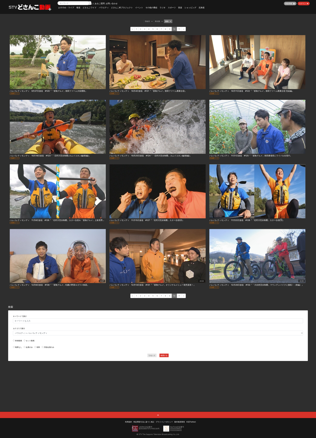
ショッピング (190, 7)
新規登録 (288, 3)
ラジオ (163, 7)
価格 (166, 21)
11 (179, 29)
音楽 (180, 7)
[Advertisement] (158, 380)
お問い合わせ (112, 3)
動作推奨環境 (179, 422)
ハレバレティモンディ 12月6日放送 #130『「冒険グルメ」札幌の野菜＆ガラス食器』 (49, 285)
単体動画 (18, 341)
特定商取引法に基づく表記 (143, 422)
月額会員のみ (49, 347)
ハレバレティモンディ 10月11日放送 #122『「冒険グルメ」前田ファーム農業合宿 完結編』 (251, 91)
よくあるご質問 (98, 3)
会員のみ (29, 347)
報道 (78, 7)
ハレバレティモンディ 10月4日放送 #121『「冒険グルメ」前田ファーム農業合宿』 (148, 91)
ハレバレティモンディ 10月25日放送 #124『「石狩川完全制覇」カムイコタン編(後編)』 (150, 155)
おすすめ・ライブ (66, 7)
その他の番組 (151, 7)
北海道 (202, 7)
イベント (139, 7)
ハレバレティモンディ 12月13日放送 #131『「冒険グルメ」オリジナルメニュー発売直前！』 (152, 285)
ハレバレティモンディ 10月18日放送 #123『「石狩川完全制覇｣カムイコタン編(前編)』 (50, 155)
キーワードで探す (20, 316)
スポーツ (172, 7)
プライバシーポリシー (164, 422)
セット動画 (30, 341)
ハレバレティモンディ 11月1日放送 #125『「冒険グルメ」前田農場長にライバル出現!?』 (250, 155)
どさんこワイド (90, 7)
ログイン (302, 3)
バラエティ (104, 7)
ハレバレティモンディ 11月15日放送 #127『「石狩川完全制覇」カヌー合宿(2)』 (146, 220)
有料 (38, 347)
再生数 (157, 21)
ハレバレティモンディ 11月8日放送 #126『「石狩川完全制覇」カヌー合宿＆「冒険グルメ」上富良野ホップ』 (60, 220)
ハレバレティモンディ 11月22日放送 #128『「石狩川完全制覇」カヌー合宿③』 (246, 220)
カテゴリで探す (19, 328)
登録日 (147, 21)
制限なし (18, 347)
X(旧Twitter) (191, 422)
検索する (164, 355)
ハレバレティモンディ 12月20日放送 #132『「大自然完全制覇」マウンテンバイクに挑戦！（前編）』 (256, 285)
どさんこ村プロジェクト (122, 7)
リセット (151, 355)
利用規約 (128, 422)
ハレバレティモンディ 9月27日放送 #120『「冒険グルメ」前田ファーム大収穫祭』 (48, 91)
